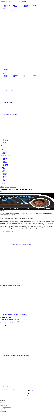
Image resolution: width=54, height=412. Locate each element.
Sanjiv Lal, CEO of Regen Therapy (8, 369)
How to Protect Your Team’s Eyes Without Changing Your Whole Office (12, 321)
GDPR (6, 138)
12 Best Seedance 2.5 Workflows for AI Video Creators (9, 319)
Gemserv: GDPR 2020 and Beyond (8, 102)
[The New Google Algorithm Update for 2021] (11, 44)
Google (6, 70)
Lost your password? (3, 411)
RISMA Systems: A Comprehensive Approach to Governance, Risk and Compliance (13, 78)
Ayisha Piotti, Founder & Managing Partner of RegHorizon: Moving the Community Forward (16, 355)
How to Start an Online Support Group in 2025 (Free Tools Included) (10, 285)
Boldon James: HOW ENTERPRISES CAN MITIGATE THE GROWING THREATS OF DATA (15, 126)
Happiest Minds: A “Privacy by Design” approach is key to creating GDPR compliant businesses (15, 90)
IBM (6, 71)
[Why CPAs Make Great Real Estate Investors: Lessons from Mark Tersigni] (9, 269)
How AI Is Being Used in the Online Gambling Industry (10, 317)
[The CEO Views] (2, 147)
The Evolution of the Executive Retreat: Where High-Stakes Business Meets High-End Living (13, 314)
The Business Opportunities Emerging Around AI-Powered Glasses (11, 322)
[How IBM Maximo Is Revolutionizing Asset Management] (11, 20)
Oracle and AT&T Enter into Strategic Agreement (10, 57)
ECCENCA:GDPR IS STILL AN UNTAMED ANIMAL (10, 114)
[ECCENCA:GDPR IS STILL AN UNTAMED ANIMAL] (11, 124)
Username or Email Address (3, 405)
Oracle (6, 72)
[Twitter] (3, 186)
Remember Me (3, 408)
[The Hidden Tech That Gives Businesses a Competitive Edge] (9, 298)
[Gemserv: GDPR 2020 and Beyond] (11, 112)
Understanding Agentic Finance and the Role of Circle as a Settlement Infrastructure (14, 255)
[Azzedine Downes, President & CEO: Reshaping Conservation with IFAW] (12, 382)
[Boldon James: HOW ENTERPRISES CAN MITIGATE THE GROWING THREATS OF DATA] (11, 136)
